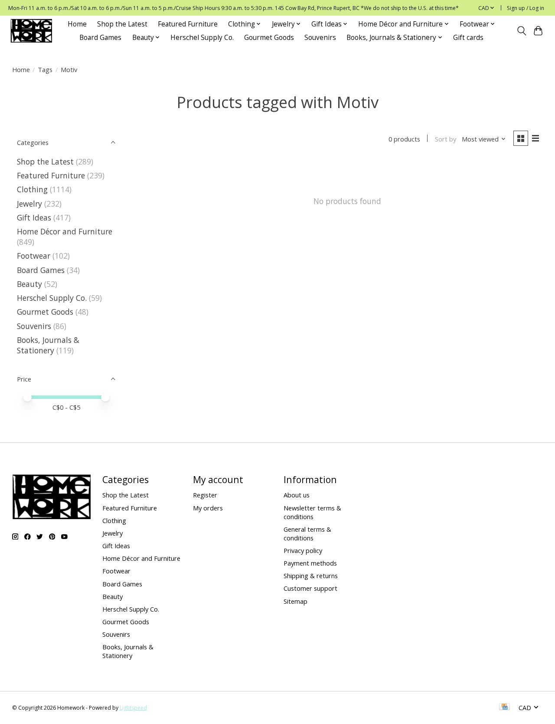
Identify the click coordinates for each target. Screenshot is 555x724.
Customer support (310, 588)
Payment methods (310, 563)
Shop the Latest (122, 24)
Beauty (29, 284)
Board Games (100, 37)
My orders (208, 508)
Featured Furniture (188, 24)
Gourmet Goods (269, 37)
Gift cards (468, 37)
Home (77, 24)
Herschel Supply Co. (202, 37)
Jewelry (29, 203)
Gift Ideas (34, 217)
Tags (45, 69)
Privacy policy (303, 550)
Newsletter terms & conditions (312, 512)
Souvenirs (320, 37)
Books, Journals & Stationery (48, 345)
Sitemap (295, 601)
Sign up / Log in (525, 8)
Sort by (445, 139)
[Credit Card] (504, 707)
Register (205, 494)
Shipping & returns (311, 575)
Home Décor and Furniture (64, 231)
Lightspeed (133, 707)
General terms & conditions (307, 533)
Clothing (32, 189)
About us (297, 494)
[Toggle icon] (521, 31)
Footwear (33, 255)
